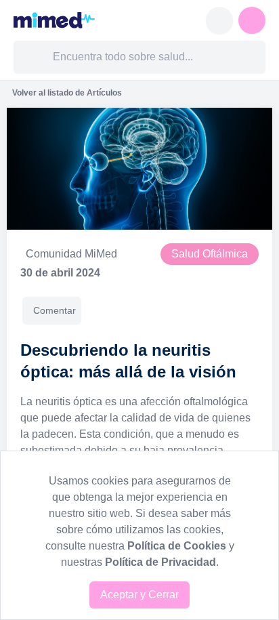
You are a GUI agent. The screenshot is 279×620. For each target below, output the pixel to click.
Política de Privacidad (160, 562)
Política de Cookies (176, 546)
